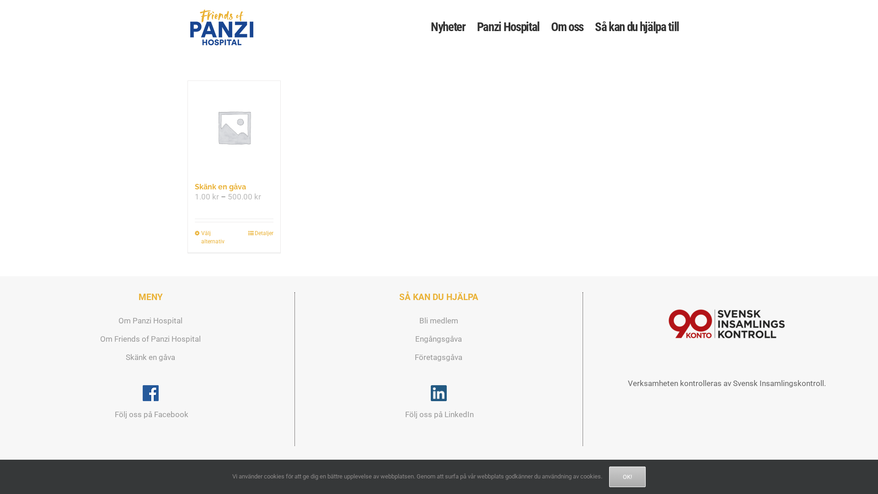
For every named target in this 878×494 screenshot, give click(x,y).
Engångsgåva (438, 339)
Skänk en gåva (220, 187)
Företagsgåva (438, 357)
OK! (627, 476)
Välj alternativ (213, 237)
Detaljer (264, 233)
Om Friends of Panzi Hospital (150, 339)
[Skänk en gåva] (234, 127)
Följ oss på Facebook (150, 414)
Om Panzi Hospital (150, 320)
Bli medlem (438, 320)
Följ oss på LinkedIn (438, 414)
